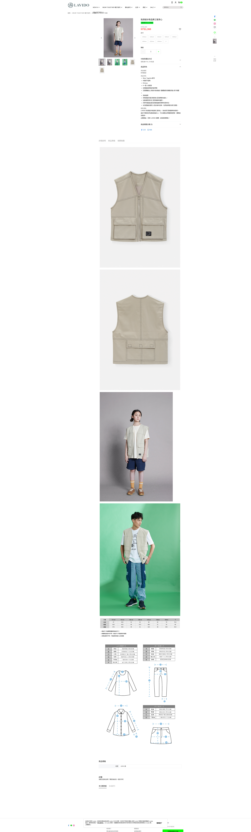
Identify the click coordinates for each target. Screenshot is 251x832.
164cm (159, 41)
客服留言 (136, 828)
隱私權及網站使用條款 (112, 831)
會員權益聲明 (137, 831)
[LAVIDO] (78, 5)
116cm (159, 37)
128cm (174, 37)
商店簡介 (108, 828)
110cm (152, 37)
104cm (144, 37)
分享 (144, 130)
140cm (144, 41)
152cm (152, 41)
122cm (167, 37)
